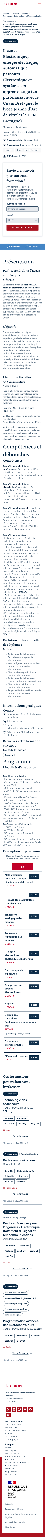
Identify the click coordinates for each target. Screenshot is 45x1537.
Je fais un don (11, 1436)
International (10, 1468)
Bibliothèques (11, 1465)
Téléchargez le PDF (16, 156)
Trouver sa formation (21, 14)
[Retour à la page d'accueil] (10, 3)
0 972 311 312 (17, 721)
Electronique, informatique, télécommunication (22, 16)
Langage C (29, 1298)
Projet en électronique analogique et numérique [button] (19, 955)
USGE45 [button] (9, 944)
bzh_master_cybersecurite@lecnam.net (25, 728)
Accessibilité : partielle (15, 1522)
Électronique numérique (16, 1309)
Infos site (9, 1504)
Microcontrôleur (12, 1298)
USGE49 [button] (9, 1007)
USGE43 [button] (9, 907)
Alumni (8, 1433)
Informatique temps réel (16, 1303)
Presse (8, 1447)
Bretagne (9, 755)
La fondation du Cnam (15, 1430)
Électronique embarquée (16, 1292)
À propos (9, 1444)
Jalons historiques (13, 1424)
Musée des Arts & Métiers (17, 1462)
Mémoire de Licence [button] (16, 1056)
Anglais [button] (9, 1003)
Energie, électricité (29, 1154)
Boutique (9, 1459)
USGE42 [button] (9, 885)
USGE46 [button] (9, 962)
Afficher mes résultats (22, 227)
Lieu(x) (9, 215)
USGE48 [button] (9, 996)
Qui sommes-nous (14, 1421)
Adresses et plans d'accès (17, 1456)
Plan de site (10, 1474)
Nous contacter (12, 1453)
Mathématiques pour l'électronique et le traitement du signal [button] (19, 879)
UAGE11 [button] (9, 1059)
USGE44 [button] (9, 925)
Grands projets (12, 1439)
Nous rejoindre (12, 1450)
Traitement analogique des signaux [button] (14, 918)
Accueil (6, 14)
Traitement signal (13, 1314)
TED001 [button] (9, 1029)
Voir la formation (20, 1136)
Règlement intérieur (14, 1509)
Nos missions (11, 1427)
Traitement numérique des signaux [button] (13, 937)
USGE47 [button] (9, 977)
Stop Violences (12, 1471)
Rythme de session (15, 204)
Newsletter (10, 1527)
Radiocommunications (19, 1160)
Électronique (8, 21)
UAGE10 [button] (9, 1048)
